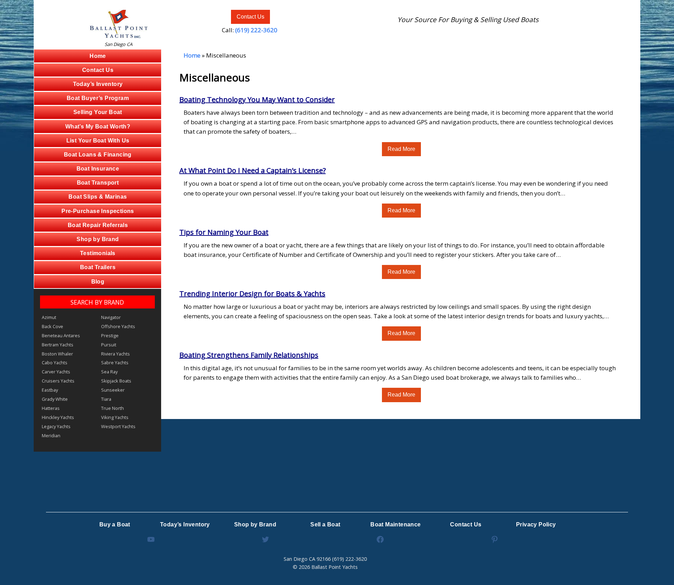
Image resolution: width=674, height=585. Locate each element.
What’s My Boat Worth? (97, 126)
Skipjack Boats (116, 381)
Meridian (51, 435)
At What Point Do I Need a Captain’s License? (252, 170)
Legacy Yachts (56, 426)
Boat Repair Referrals (98, 225)
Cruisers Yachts (58, 381)
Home (98, 56)
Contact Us (250, 17)
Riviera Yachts (115, 354)
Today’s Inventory (98, 84)
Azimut (49, 317)
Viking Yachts (114, 417)
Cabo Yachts (54, 362)
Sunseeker (113, 390)
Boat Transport (98, 183)
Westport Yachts (118, 426)
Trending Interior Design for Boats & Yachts (252, 293)
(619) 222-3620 (256, 30)
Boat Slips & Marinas (97, 197)
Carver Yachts (56, 371)
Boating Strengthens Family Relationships (248, 355)
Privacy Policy (536, 524)
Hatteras (51, 408)
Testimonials (97, 253)
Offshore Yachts (118, 326)
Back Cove (52, 326)
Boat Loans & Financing (98, 155)
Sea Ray (109, 371)
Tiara (106, 399)
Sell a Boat (325, 524)
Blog (98, 282)
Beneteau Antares (61, 335)
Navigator (111, 317)
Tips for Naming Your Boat (224, 232)
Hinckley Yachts (58, 417)
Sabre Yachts (114, 362)
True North (112, 408)
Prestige (110, 335)
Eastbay (50, 390)
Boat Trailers (97, 267)
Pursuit (108, 344)
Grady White (55, 399)
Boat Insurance (98, 169)
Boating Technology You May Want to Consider (257, 99)
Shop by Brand (98, 239)
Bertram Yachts (57, 344)
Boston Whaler (57, 354)
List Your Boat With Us (98, 141)
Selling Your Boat (97, 112)
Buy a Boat (114, 524)
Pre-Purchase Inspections (97, 211)
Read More (401, 149)
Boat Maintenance (395, 524)
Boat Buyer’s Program (98, 98)
